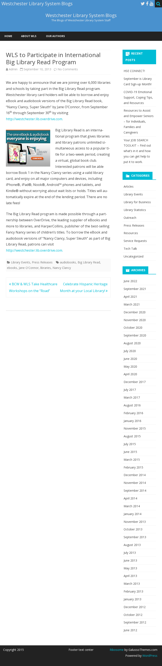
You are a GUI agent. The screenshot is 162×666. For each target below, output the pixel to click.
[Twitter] (143, 4)
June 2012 (130, 630)
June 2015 (130, 452)
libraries (45, 268)
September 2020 (135, 335)
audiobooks (68, 262)
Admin (13, 69)
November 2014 (135, 483)
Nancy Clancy (62, 268)
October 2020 (133, 328)
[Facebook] (147, 4)
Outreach (130, 218)
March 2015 (132, 460)
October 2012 (133, 615)
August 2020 (132, 343)
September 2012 (135, 622)
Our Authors (55, 36)
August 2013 (132, 545)
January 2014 (132, 514)
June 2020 (130, 359)
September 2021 (135, 289)
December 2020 (135, 312)
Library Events (20, 262)
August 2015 (132, 436)
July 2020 (130, 351)
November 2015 (135, 428)
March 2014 (132, 506)
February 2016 (133, 413)
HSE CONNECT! (134, 71)
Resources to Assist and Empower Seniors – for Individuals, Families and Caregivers (139, 121)
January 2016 (132, 421)
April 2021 (130, 297)
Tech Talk (130, 249)
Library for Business (137, 202)
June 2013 (130, 560)
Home (8, 36)
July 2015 (130, 444)
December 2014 (135, 475)
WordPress (149, 656)
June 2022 (130, 281)
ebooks (12, 268)
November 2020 (135, 320)
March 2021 (132, 304)
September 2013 (135, 537)
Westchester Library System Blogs (81, 15)
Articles (129, 186)
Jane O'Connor (29, 268)
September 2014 (135, 490)
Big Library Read (89, 262)
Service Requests (135, 241)
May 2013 (130, 568)
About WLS (28, 36)
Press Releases (42, 262)
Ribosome (117, 650)
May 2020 (130, 366)
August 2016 (132, 405)
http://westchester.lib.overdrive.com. (34, 119)
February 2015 (133, 467)
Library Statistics (135, 210)
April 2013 (130, 576)
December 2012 (135, 607)
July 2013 (130, 553)
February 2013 (133, 591)
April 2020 (130, 374)
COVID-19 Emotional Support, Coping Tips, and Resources (138, 97)
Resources (131, 233)
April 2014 (130, 498)
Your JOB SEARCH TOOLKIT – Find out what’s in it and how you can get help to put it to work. (137, 151)
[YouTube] (151, 4)
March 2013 (132, 584)
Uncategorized (133, 256)
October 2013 (133, 529)
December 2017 (135, 382)
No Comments (68, 69)
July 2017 (130, 390)
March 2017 (132, 397)
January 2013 (132, 599)
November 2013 (135, 522)
